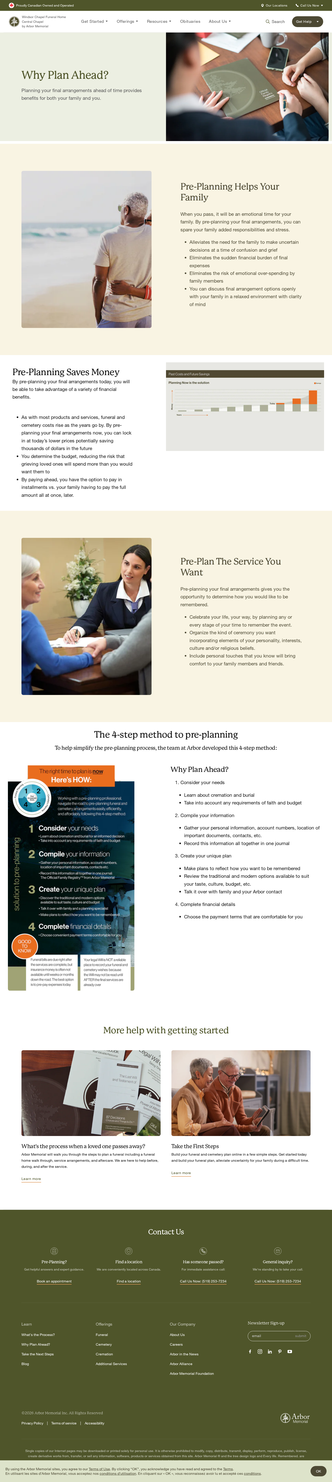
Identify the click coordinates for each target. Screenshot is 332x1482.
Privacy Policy (32, 1423)
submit (300, 1336)
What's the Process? (38, 1335)
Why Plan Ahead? (35, 1344)
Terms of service (64, 1423)
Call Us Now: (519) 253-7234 (203, 1281)
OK (318, 1471)
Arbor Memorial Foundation (192, 1373)
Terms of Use (99, 1469)
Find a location (129, 1281)
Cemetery (104, 1344)
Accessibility (94, 1423)
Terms (228, 1469)
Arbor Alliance (181, 1364)
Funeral (102, 1335)
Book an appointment (54, 1281)
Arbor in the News (184, 1354)
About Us (177, 1335)
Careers (176, 1344)
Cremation (104, 1354)
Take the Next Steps (37, 1354)
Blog (25, 1364)
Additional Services (111, 1364)
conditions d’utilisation (118, 1473)
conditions (252, 1473)
